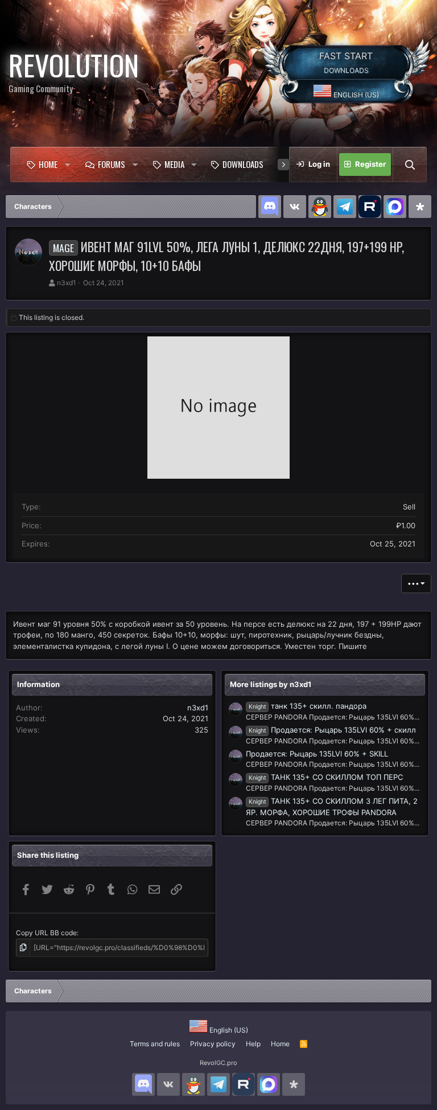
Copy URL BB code (46, 932)
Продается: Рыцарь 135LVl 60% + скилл (332, 729)
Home (48, 164)
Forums (111, 164)
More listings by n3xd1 (270, 684)
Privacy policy (213, 1043)
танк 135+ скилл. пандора (307, 705)
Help (253, 1043)
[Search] (410, 164)
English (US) (355, 95)
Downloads (242, 164)
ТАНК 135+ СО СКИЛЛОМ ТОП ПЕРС (326, 777)
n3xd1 (66, 282)
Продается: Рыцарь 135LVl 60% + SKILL (317, 753)
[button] (67, 164)
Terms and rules (155, 1043)
